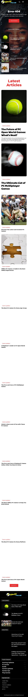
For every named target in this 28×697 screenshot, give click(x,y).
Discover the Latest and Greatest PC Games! (18, 58)
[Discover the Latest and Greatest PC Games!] (5, 57)
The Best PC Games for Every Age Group (14, 308)
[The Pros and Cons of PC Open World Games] (14, 560)
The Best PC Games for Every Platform (13, 542)
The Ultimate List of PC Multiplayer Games (16, 48)
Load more (13, 585)
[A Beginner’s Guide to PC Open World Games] (14, 326)
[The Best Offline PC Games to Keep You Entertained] (14, 483)
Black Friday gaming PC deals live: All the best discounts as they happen (18, 644)
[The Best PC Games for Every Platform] (14, 522)
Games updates (14, 35)
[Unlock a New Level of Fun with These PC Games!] (14, 404)
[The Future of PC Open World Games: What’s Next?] (5, 37)
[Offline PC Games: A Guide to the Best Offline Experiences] (5, 67)
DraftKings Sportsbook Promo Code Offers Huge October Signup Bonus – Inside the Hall (18, 653)
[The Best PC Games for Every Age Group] (14, 288)
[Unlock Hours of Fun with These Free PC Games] (6, 636)
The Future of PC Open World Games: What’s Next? (17, 38)
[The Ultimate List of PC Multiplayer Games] (5, 47)
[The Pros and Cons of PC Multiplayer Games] (14, 365)
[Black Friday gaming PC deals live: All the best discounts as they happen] (6, 644)
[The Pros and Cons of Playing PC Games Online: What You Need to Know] (14, 444)
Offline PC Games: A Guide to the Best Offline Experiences (18, 68)
